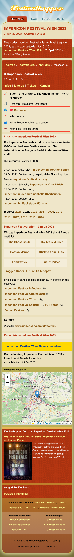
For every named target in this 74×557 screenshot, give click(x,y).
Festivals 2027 (20, 530)
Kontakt (45, 85)
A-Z (35, 507)
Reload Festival (14, 310)
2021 (42, 212)
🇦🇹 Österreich (18, 110)
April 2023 (44, 65)
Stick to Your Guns (51, 252)
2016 (24, 217)
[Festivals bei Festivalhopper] (37, 8)
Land (61, 502)
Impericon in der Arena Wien (50, 170)
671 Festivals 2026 (54, 524)
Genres (51, 502)
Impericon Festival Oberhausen (24, 294)
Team (54, 540)
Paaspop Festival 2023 (16, 494)
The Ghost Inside (20, 242)
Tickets (32, 85)
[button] (37, 394)
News (33, 19)
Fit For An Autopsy (38, 271)
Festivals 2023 (26, 65)
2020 (51, 212)
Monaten (39, 502)
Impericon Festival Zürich (20, 299)
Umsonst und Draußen (52, 507)
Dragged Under (14, 271)
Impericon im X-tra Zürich (46, 184)
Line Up (19, 85)
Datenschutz (50, 546)
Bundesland (15, 507)
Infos (7, 85)
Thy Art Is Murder (51, 242)
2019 (59, 212)
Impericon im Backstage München (26, 203)
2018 (7, 217)
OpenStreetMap (52, 423)
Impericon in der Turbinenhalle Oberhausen (32, 194)
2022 (34, 212)
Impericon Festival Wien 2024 (23, 50)
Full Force (51, 305)
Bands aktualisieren (19, 524)
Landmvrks (19, 262)
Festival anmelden (20, 520)
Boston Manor (19, 252)
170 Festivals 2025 (54, 530)
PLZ (28, 507)
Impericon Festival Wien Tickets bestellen (33, 346)
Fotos (46, 19)
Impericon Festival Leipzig (30, 179)
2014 (41, 217)
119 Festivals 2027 (54, 520)
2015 (32, 217)
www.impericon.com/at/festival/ (35, 326)
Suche (60, 19)
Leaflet (37, 423)
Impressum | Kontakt (28, 546)
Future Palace (51, 262)
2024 (18, 212)
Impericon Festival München (22, 288)
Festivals (17, 19)
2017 (16, 217)
